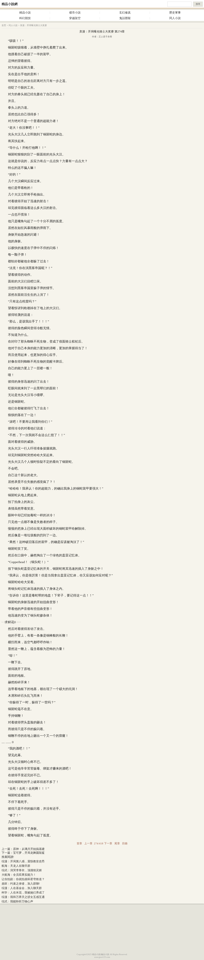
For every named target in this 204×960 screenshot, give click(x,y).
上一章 (88, 843)
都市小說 (75, 12)
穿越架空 (75, 18)
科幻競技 (25, 18)
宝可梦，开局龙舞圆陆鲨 (29, 852)
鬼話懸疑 (125, 18)
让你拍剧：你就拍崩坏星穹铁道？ (23, 879)
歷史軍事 (175, 12)
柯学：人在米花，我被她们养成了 (23, 892)
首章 (79, 843)
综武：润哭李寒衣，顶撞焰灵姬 (22, 870)
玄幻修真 (125, 12)
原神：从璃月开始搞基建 (29, 849)
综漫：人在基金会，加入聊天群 (22, 888)
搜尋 (198, 4)
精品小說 (25, 12)
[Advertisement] (102, 927)
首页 (4, 25)
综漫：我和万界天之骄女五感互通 (23, 897)
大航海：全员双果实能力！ (19, 874)
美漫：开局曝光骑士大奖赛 (33, 25)
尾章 (117, 843)
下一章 (108, 843)
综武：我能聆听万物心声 (17, 901)
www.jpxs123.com (102, 957)
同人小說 (175, 18)
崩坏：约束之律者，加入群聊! (21, 883)
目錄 (124, 843)
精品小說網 (10, 4)
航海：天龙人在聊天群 (16, 865)
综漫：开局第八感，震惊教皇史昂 (23, 861)
